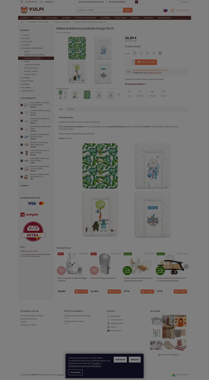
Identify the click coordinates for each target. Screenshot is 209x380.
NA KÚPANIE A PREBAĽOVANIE (32, 48)
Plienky (26, 61)
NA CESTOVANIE (27, 81)
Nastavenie (76, 372)
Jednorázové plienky (32, 64)
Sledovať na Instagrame (170, 354)
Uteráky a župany (30, 74)
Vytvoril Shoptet (183, 375)
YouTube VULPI (116, 330)
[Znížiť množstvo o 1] (133, 63)
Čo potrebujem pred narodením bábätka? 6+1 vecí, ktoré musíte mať (35, 255)
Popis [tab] (61, 109)
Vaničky (27, 51)
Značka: (63, 32)
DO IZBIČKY (26, 45)
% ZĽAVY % (26, 35)
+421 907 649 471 (117, 320)
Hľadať (128, 10)
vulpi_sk (114, 327)
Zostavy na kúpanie (31, 68)
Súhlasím (135, 359)
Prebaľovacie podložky (32, 58)
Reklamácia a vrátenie (28, 325)
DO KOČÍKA (26, 38)
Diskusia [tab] (71, 109)
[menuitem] (24, 18)
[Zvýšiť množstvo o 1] (133, 60)
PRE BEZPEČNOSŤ (28, 91)
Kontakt (23, 322)
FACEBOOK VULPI (117, 323)
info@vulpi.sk (115, 316)
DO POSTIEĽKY (27, 42)
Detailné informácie (135, 84)
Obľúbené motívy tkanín (29, 251)
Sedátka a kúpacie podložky (34, 55)
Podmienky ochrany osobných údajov (77, 316)
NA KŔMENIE (26, 78)
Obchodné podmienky (117, 2)
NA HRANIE (25, 84)
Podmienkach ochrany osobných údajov (84, 366)
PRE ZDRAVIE (26, 87)
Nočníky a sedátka (30, 71)
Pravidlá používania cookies (74, 321)
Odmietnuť (120, 359)
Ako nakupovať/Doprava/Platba (91, 2)
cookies (96, 363)
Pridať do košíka (148, 62)
